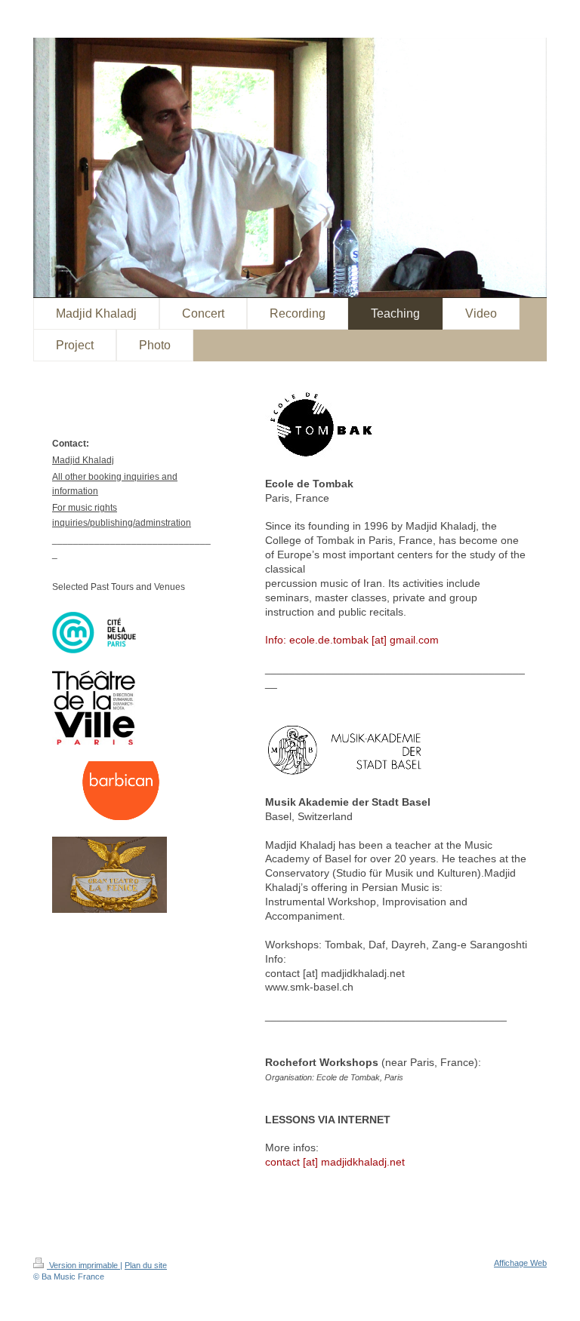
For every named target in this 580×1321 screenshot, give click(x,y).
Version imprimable (83, 1265)
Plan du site (146, 1265)
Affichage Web (520, 1262)
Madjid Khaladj (83, 460)
